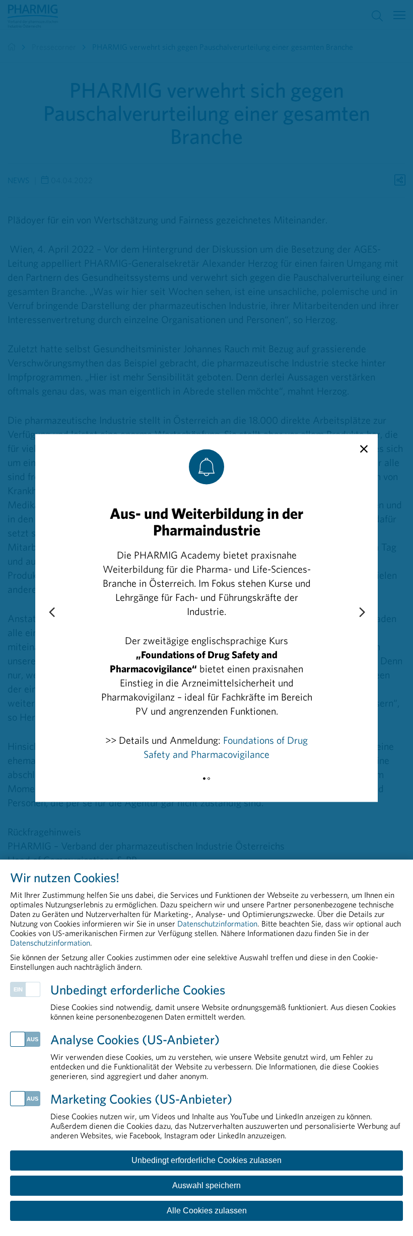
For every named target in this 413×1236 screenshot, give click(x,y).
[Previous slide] (51, 613)
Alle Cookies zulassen (207, 1210)
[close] (364, 449)
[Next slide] (362, 613)
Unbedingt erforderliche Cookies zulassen (206, 1160)
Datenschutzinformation (217, 923)
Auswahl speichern (206, 1185)
